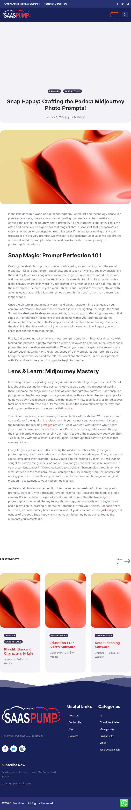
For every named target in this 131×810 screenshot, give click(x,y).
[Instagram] (127, 3)
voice (68, 408)
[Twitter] (122, 3)
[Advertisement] (65, 47)
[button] (125, 14)
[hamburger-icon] (114, 14)
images (47, 425)
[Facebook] (117, 3)
